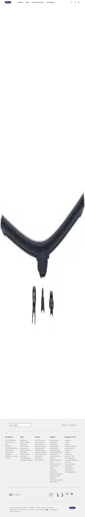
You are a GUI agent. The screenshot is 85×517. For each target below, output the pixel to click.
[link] (25, 507)
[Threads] (58, 496)
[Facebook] (58, 494)
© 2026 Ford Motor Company (15, 507)
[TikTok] (62, 496)
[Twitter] (62, 494)
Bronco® (64, 425)
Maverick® (72, 425)
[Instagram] (72, 494)
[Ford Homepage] (72, 508)
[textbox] (20, 425)
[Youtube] (67, 494)
